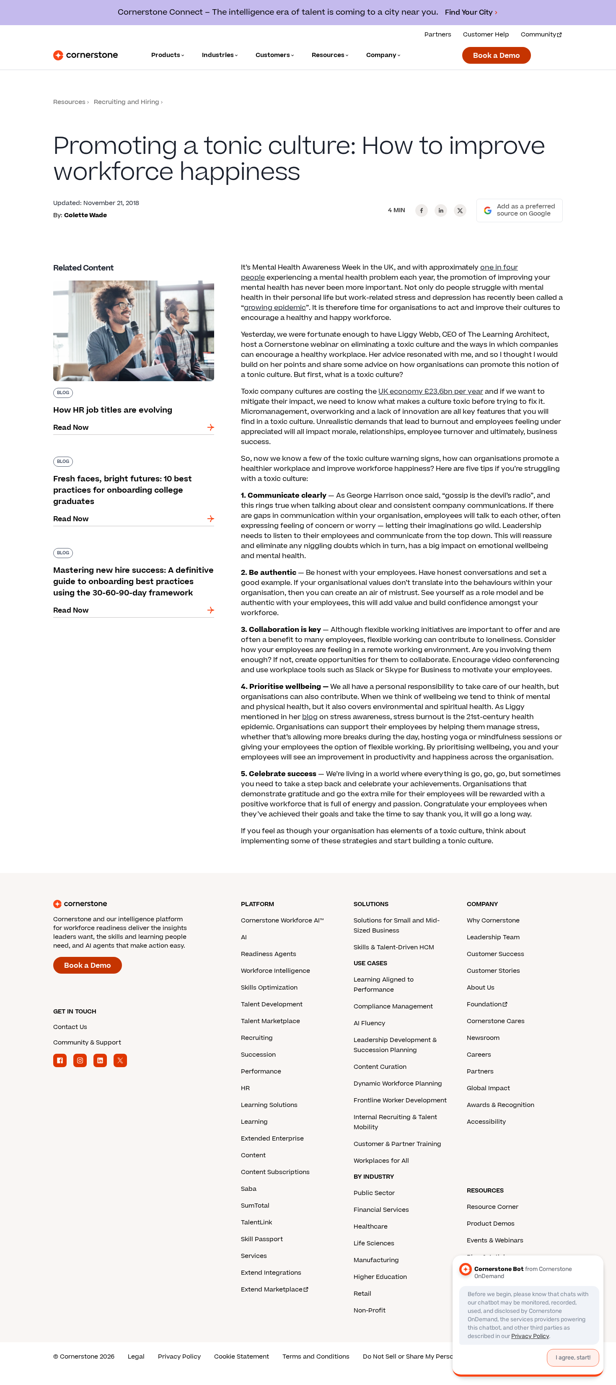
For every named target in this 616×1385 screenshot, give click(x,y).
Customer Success (495, 954)
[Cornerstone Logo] (85, 55)
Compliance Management (393, 1006)
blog (310, 717)
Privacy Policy (179, 1356)
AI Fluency (369, 1023)
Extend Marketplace (272, 1289)
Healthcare (371, 1226)
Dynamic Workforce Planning (398, 1083)
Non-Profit (370, 1310)
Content (253, 1155)
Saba (248, 1189)
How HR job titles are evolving (104, 279)
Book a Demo (496, 56)
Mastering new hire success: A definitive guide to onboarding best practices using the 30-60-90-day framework (133, 556)
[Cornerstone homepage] (133, 904)
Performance (261, 1071)
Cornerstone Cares (496, 1021)
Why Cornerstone (493, 920)
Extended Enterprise (272, 1138)
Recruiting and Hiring (126, 102)
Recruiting (257, 1038)
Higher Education (380, 1277)
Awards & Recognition (500, 1105)
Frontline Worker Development (400, 1100)
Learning (254, 1121)
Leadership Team (493, 937)
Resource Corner (492, 1207)
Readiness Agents (268, 954)
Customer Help (486, 34)
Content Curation (380, 1067)
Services (254, 1256)
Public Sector (374, 1193)
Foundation (484, 1004)
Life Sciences (374, 1243)
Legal (136, 1356)
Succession (258, 1054)
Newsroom (483, 1038)
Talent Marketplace (270, 1021)
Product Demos (491, 1223)
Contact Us (70, 1027)
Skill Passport (262, 1239)
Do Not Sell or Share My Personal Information (431, 1356)
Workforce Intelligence (275, 971)
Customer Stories (493, 971)
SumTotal (255, 1205)
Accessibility (486, 1121)
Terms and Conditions (315, 1356)
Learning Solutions (269, 1105)
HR (245, 1088)
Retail (362, 1293)
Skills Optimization (269, 987)
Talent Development (272, 1004)
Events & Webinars (495, 1240)
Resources (69, 102)
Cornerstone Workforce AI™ (282, 920)
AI (244, 937)
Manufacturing (376, 1260)
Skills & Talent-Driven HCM (394, 947)
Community (538, 34)
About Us (480, 987)
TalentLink (256, 1222)
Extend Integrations (271, 1272)
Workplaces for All (381, 1160)
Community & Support (87, 1042)
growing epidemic (275, 308)
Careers (479, 1054)
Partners (437, 34)
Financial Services (381, 1210)
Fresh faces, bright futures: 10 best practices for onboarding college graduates (129, 460)
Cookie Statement (241, 1356)
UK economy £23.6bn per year (430, 392)
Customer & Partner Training (397, 1144)
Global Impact (488, 1088)
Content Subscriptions (275, 1172)
